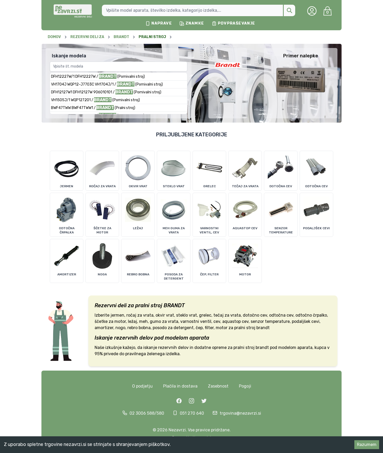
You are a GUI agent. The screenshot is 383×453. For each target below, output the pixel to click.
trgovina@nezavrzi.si (240, 413)
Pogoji (245, 386)
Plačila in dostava (180, 386)
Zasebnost (218, 386)
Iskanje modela (69, 56)
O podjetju (142, 386)
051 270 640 (192, 413)
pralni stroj (148, 305)
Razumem (366, 444)
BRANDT (174, 305)
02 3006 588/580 (146, 413)
